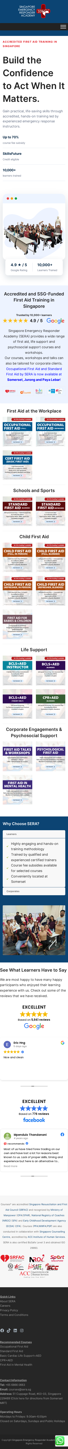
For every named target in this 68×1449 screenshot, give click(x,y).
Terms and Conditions (14, 1315)
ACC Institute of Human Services (46, 1236)
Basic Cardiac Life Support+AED (20, 1355)
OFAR (26, 1215)
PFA (36, 1226)
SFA (14, 1220)
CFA (18, 1226)
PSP (49, 1226)
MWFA (42, 1226)
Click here (18, 1398)
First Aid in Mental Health (16, 1364)
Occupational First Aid (14, 1346)
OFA (19, 1215)
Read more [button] (36, 1166)
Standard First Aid (11, 1351)
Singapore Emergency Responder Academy (34, 1440)
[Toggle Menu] (63, 27)
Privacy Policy (9, 1310)
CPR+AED (6, 1360)
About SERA (7, 1301)
